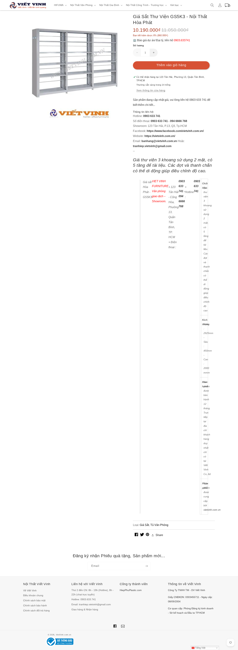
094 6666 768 (178, 121)
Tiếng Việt (199, 648)
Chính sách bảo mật (34, 600)
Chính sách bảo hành (35, 605)
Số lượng (138, 45)
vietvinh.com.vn (212, 509)
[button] (60, 5)
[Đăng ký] (146, 566)
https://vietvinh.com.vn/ (159, 136)
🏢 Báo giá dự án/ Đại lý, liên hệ (161, 40)
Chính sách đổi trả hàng (36, 610)
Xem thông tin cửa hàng (150, 90)
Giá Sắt (144, 524)
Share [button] (159, 535)
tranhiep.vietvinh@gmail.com (152, 146)
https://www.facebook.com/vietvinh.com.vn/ (175, 130)
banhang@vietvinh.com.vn (159, 141)
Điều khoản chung (33, 595)
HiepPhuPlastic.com (131, 590)
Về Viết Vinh (30, 590)
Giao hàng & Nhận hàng (84, 609)
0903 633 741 (151, 116)
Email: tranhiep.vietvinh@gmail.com (91, 604)
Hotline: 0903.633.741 (83, 599)
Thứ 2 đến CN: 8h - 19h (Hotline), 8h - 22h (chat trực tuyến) (92, 592)
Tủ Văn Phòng (159, 524)
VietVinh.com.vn (63, 635)
